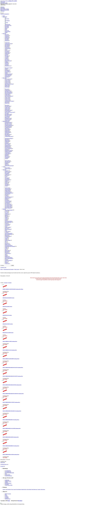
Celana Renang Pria (8, 43)
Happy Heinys (7, 160)
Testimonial (7, 480)
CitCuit (6, 211)
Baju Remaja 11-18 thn (9, 83)
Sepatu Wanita (7, 189)
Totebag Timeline (8, 481)
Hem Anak (7, 102)
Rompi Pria (7, 40)
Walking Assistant (8, 151)
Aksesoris (4, 169)
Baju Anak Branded (8, 234)
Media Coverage (8, 493)
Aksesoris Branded (8, 260)
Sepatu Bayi (7, 130)
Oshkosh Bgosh (8, 236)
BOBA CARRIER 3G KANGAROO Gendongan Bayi (11, 358)
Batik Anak (7, 103)
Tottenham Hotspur (8, 73)
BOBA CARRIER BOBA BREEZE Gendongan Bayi (11, 445)
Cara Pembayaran (8, 471)
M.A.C (6, 261)
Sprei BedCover (8, 200)
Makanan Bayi (7, 146)
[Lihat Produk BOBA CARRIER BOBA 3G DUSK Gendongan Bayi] (3, 450)
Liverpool (6, 64)
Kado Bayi (7, 149)
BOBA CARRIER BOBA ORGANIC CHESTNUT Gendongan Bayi (13, 393)
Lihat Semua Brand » (9, 221)
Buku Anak (7, 117)
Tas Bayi (6, 142)
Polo (6, 230)
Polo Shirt (6, 38)
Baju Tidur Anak (8, 115)
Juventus (6, 63)
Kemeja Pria (7, 35)
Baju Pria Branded (8, 222)
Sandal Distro (7, 52)
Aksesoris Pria (7, 48)
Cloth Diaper (7, 152)
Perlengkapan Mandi (8, 150)
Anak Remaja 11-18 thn (9, 101)
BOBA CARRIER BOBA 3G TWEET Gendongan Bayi (11, 402)
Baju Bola (7, 55)
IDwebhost (20, 500)
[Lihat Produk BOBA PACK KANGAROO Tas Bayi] (3, 293)
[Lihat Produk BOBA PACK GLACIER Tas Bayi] (3, 328)
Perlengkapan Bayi (6, 121)
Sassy (6, 249)
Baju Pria (4, 33)
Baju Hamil (29, 489)
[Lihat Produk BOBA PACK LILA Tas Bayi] (3, 310)
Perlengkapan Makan (8, 138)
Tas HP (6, 54)
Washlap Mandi (7, 132)
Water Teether (7, 129)
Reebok (6, 262)
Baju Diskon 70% (8, 25)
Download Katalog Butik (9, 472)
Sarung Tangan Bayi (8, 148)
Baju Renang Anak (8, 92)
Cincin (6, 182)
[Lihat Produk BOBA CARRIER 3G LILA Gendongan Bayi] (3, 345)
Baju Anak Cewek (8, 78)
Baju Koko (7, 46)
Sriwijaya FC (7, 69)
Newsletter (7, 484)
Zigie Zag (6, 164)
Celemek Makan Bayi (9, 136)
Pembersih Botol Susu (9, 125)
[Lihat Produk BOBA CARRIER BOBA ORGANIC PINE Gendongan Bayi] (3, 380)
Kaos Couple (7, 167)
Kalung (4, 489)
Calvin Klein (7, 224)
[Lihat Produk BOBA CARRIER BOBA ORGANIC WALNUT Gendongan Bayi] (3, 371)
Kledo (9, 500)
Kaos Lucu (7, 30)
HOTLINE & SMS (3, 2)
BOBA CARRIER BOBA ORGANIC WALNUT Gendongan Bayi (13, 376)
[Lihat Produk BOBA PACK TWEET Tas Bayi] (3, 319)
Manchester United (8, 67)
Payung (6, 194)
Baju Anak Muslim (8, 93)
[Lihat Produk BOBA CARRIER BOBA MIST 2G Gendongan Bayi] (3, 415)
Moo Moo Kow (8, 161)
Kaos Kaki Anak (8, 119)
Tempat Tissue (7, 190)
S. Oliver (6, 232)
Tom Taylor (7, 225)
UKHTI (6, 218)
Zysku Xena (7, 214)
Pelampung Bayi (8, 145)
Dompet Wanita (7, 179)
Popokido (6, 154)
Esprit (6, 220)
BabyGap (6, 235)
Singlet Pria (7, 37)
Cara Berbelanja (8, 470)
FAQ (6, 473)
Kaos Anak (7, 105)
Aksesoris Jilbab (8, 188)
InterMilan (7, 62)
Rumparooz (7, 162)
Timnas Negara (7, 75)
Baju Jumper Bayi (8, 126)
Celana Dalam (7, 95)
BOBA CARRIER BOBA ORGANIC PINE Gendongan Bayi (12, 384)
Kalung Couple (7, 168)
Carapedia (7, 497)
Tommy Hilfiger (8, 227)
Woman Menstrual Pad (9, 165)
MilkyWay (7, 216)
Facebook (6, 496)
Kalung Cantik (7, 171)
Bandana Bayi (7, 131)
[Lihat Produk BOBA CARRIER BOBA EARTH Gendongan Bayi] (3, 432)
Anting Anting (7, 174)
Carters (6, 239)
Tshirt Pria (7, 36)
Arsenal (6, 57)
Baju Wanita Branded (9, 210)
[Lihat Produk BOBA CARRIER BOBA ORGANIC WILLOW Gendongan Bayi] (3, 363)
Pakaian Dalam (7, 31)
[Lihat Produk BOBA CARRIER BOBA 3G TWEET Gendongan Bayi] (3, 397)
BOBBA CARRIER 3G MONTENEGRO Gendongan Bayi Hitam (13, 289)
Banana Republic (8, 229)
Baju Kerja (7, 27)
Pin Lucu (6, 175)
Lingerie (6, 22)
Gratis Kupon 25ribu (8, 485)
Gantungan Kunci (8, 191)
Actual (6, 219)
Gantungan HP (7, 201)
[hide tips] (2, 6)
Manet (6, 215)
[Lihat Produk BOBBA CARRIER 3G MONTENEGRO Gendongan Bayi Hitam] (3, 284)
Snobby (6, 247)
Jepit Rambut (7, 193)
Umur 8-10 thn (7, 82)
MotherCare (7, 256)
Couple (4, 166)
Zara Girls (7, 243)
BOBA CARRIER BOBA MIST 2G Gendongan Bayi (11, 419)
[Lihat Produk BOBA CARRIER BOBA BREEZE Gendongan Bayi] (3, 441)
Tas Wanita (7, 178)
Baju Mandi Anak (8, 114)
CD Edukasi (7, 116)
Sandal (6, 185)
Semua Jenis (2, 462)
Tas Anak (6, 113)
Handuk (6, 198)
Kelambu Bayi (7, 143)
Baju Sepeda (7, 45)
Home (4, 15)
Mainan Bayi (7, 140)
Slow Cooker (7, 144)
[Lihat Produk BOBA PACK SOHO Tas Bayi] (3, 302)
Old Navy (6, 228)
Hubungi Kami (7, 498)
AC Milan (7, 56)
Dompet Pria (7, 50)
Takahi (6, 255)
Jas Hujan (6, 195)
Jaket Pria (6, 39)
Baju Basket (7, 44)
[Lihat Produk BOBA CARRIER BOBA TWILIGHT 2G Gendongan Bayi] (3, 406)
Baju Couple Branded (9, 258)
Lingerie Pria (7, 47)
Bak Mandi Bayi (8, 134)
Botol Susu (7, 128)
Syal (6, 176)
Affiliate (6, 482)
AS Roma (6, 58)
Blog (6, 494)
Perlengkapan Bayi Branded (10, 246)
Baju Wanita (5, 16)
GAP (6, 226)
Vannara (6, 213)
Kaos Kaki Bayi (8, 147)
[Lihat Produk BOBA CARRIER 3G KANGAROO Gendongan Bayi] (3, 354)
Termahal (9, 282)
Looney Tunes (7, 231)
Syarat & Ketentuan (8, 475)
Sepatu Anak (7, 94)
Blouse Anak (7, 84)
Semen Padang (7, 71)
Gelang (6, 180)
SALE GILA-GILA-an (8, 0)
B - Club (6, 212)
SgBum (6, 163)
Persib (6, 72)
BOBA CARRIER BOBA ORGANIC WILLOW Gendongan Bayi (13, 367)
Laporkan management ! (4, 13)
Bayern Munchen (8, 60)
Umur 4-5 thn (7, 80)
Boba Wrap (7, 251)
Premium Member (8, 483)
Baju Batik (7, 26)
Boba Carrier (7, 250)
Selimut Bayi (7, 141)
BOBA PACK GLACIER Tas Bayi (8, 332)
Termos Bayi (7, 135)
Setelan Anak (7, 108)
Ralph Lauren (7, 244)
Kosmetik (6, 173)
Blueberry (6, 155)
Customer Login (3, 267)
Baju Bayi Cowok (8, 124)
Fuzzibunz (7, 157)
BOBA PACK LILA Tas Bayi (7, 315)
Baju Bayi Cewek (8, 123)
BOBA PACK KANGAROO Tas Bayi (8, 297)
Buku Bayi (7, 139)
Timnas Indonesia (8, 74)
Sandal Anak (7, 187)
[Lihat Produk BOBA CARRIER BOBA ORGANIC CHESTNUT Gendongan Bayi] (3, 389)
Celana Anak (7, 107)
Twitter (6, 495)
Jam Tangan (7, 202)
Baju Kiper (7, 76)
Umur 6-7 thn (7, 81)
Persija (6, 68)
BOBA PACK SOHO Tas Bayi (7, 306)
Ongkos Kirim (7, 474)
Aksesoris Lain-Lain (8, 196)
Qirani (6, 217)
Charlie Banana (7, 153)
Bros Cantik (7, 172)
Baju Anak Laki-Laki (9, 96)
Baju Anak (5, 77)
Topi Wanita (7, 184)
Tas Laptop (7, 177)
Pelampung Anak (8, 118)
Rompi (6, 32)
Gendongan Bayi (8, 127)
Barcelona (7, 59)
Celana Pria (7, 42)
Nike (6, 241)
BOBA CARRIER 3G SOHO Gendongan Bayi (10, 341)
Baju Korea (7, 18)
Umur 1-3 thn (7, 79)
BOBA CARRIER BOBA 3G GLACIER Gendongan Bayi (12, 428)
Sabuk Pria (7, 53)
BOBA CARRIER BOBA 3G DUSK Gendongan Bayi (11, 454)
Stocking (6, 183)
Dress (6, 29)
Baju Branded (8, 489)
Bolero (6, 28)
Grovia (6, 158)
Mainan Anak (7, 197)
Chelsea (6, 61)
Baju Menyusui (34, 489)
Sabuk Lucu (7, 181)
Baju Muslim (7, 20)
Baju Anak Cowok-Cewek (9, 112)
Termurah (5, 282)
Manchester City (8, 65)
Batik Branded (7, 24)
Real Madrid (7, 70)
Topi (6, 49)
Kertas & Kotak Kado (9, 192)
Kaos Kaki (7, 51)
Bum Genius (7, 156)
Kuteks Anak (7, 120)
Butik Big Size (24, 489)
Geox (6, 242)
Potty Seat (7, 133)
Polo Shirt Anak (8, 106)
